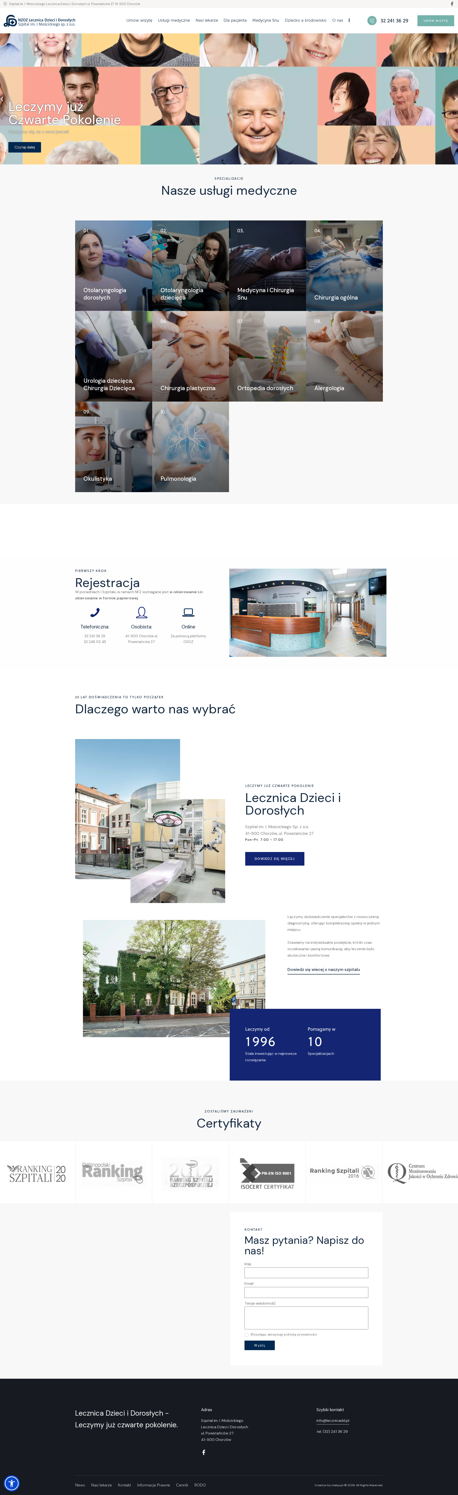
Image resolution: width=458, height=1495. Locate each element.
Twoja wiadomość (260, 1303)
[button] (222, 160)
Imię (248, 1264)
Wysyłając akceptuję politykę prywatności (283, 1334)
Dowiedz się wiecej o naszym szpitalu (323, 969)
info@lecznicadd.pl (333, 1420)
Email (249, 1283)
